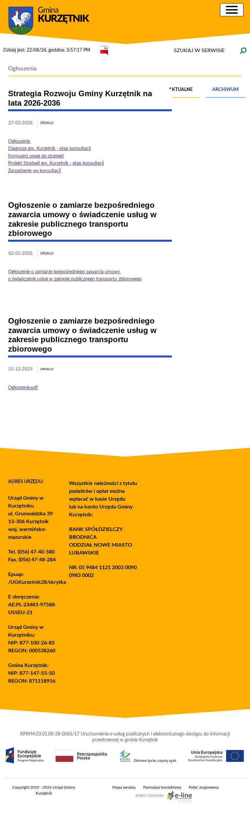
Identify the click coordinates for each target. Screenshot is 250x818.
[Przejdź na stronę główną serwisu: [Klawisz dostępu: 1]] (53, 21)
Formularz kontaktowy (162, 787)
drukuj (46, 123)
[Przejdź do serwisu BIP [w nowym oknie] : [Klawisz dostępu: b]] (104, 50)
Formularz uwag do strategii (35, 156)
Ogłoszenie (19, 141)
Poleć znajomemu (204, 787)
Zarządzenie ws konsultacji (34, 171)
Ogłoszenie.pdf (23, 388)
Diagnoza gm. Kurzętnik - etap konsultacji (49, 148)
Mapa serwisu (124, 787)
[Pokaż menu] (231, 9)
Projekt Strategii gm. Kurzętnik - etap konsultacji (56, 163)
